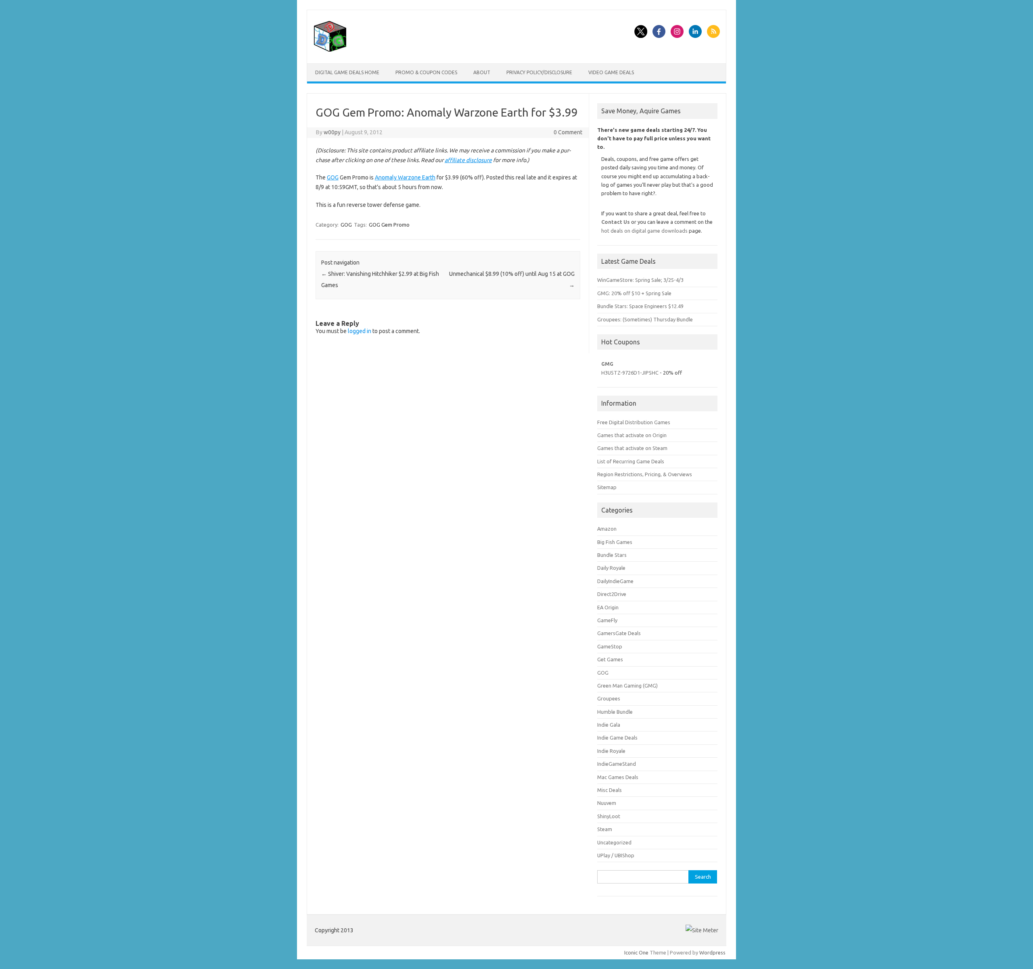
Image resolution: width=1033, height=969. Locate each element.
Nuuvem (606, 803)
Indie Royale (611, 751)
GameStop (609, 646)
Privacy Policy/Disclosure (539, 72)
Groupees (608, 698)
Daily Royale (611, 568)
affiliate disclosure (468, 160)
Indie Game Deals (617, 737)
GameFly (607, 620)
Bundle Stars (612, 555)
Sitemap (607, 487)
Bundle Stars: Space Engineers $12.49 (640, 306)
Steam (604, 829)
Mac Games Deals (617, 777)
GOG (333, 177)
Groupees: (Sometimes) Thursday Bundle (645, 319)
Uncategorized (614, 842)
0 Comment (568, 132)
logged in (359, 331)
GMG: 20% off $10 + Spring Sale (634, 293)
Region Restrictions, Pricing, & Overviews (644, 474)
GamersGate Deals (619, 633)
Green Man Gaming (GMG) (627, 685)
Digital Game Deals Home (347, 72)
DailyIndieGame (615, 581)
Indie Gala (608, 724)
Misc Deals (609, 790)
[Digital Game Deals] (330, 49)
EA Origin (608, 607)
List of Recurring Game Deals (630, 461)
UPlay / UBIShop (615, 855)
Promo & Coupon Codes (426, 72)
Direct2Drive (611, 594)
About (481, 72)
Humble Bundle (615, 712)
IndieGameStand (616, 764)
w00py (332, 132)
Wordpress (712, 952)
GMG (607, 364)
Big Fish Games (614, 542)
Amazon (607, 528)
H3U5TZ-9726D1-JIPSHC (630, 372)
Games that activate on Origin (632, 435)
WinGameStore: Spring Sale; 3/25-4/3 (640, 280)
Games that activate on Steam (632, 448)
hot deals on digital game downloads (644, 230)
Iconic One (636, 952)
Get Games (610, 659)
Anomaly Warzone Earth (405, 177)
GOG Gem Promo (389, 224)
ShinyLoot (608, 816)
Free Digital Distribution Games (633, 422)
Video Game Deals (611, 72)
